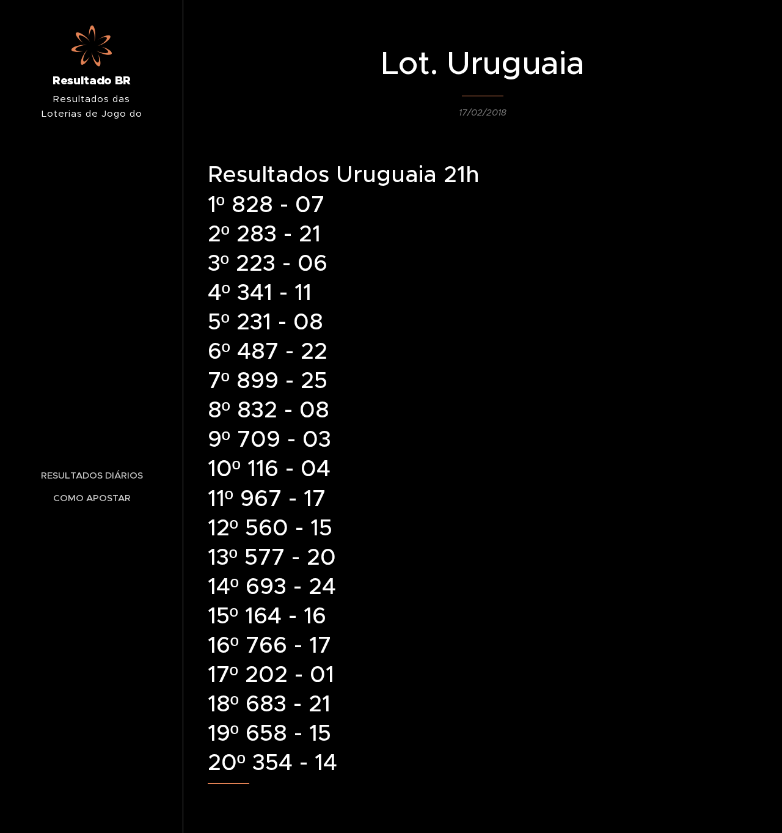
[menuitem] (92, 475)
